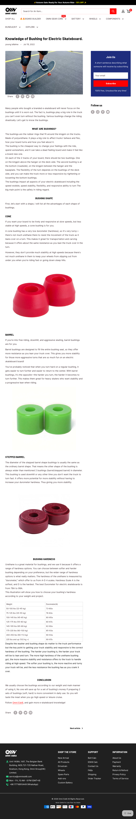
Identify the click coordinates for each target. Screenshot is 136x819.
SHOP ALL (10, 19)
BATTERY (76, 19)
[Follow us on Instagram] (98, 112)
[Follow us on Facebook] (93, 112)
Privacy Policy (119, 774)
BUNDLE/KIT (11, 27)
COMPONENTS (113, 19)
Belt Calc (92, 758)
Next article (75, 728)
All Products (63, 762)
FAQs (90, 770)
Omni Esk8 (17, 702)
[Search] (113, 11)
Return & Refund (120, 770)
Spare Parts (63, 774)
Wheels (61, 770)
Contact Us (93, 766)
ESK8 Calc (93, 762)
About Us (116, 758)
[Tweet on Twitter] (27, 96)
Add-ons (62, 778)
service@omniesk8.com (20, 776)
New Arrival (63, 758)
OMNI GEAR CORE (55, 18)
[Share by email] (33, 96)
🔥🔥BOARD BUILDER (30, 19)
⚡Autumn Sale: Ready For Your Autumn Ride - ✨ (60, 2)
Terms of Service (120, 778)
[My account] (123, 11)
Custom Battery (65, 782)
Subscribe (111, 83)
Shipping (92, 774)
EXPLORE (30, 27)
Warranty (116, 766)
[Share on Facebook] (17, 96)
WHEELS (93, 19)
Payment (116, 762)
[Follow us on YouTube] (108, 112)
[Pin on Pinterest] (22, 96)
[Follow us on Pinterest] (103, 112)
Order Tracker (94, 778)
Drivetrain (62, 766)
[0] (128, 11)
